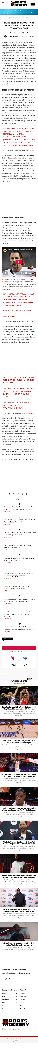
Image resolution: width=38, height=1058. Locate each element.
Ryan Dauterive (14, 36)
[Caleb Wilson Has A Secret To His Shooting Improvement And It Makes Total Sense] (19, 897)
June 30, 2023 (30, 150)
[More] (27, 32)
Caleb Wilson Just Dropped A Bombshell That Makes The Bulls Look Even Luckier (19, 944)
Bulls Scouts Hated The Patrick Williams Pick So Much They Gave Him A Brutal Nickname (19, 877)
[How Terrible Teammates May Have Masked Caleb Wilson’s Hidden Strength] (19, 728)
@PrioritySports (9, 140)
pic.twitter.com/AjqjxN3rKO (22, 145)
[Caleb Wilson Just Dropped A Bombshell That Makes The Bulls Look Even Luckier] (19, 931)
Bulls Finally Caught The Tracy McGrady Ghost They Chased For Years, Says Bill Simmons (19, 708)
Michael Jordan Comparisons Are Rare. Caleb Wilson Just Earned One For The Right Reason (19, 809)
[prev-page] (16, 957)
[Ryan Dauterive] (5, 36)
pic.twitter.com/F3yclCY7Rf (13, 408)
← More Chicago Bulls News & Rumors (18, 1039)
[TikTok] (6, 979)
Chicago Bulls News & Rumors (19, 18)
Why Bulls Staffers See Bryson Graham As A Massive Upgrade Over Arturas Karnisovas (19, 843)
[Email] (23, 32)
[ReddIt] (19, 32)
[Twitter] (15, 32)
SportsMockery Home (19, 1041)
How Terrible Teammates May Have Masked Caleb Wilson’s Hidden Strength (19, 742)
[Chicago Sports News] (19, 3)
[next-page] (21, 957)
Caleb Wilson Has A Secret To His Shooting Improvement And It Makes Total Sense (19, 910)
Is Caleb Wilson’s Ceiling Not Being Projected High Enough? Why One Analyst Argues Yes (19, 775)
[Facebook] (10, 32)
